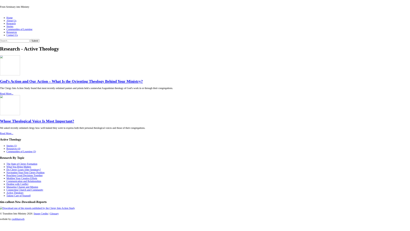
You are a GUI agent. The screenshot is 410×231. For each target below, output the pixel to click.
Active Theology (15, 192)
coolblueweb (18, 219)
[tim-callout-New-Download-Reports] (37, 208)
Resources (11, 32)
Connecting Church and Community (24, 189)
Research (11, 23)
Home (9, 17)
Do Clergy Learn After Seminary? (23, 169)
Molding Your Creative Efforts (21, 178)
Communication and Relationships (23, 181)
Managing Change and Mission (22, 187)
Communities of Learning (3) (21, 151)
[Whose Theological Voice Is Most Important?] (10, 114)
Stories (9, 26)
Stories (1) (11, 145)
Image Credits (41, 213)
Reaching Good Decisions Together (24, 175)
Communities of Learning (19, 29)
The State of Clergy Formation (21, 164)
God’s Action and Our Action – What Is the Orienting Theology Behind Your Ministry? (71, 81)
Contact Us (12, 35)
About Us (11, 20)
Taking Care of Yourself (18, 195)
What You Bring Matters (18, 166)
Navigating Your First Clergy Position (25, 172)
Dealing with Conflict (17, 184)
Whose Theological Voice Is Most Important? (37, 121)
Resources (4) (13, 148)
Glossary (54, 213)
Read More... (6, 93)
